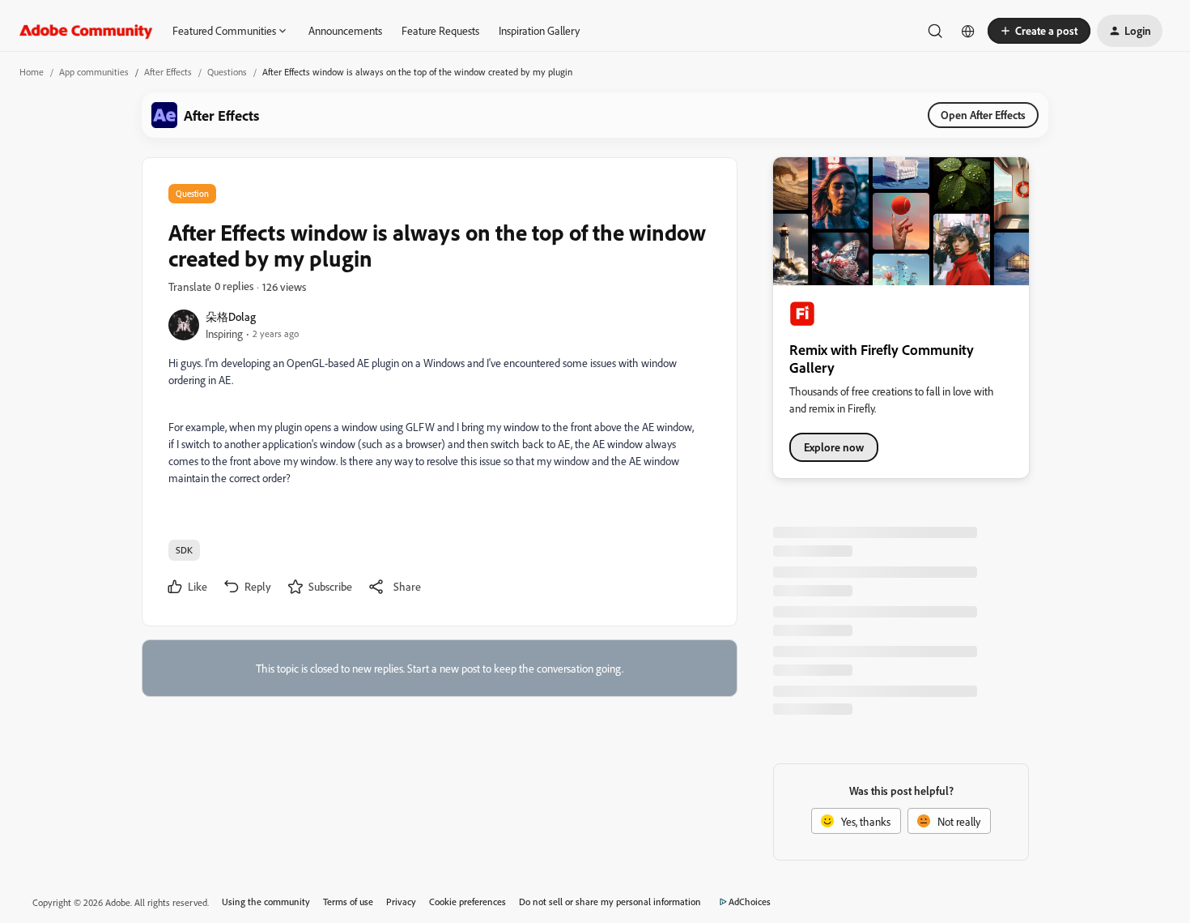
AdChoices (750, 901)
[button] (1039, 31)
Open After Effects (983, 115)
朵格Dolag (231, 316)
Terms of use (348, 901)
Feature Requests (440, 30)
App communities (94, 72)
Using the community (266, 901)
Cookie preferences (467, 901)
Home (31, 72)
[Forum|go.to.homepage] (86, 31)
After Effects (168, 72)
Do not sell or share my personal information (610, 901)
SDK (184, 550)
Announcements (345, 30)
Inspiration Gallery (539, 30)
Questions (227, 72)
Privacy (401, 901)
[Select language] (968, 31)
